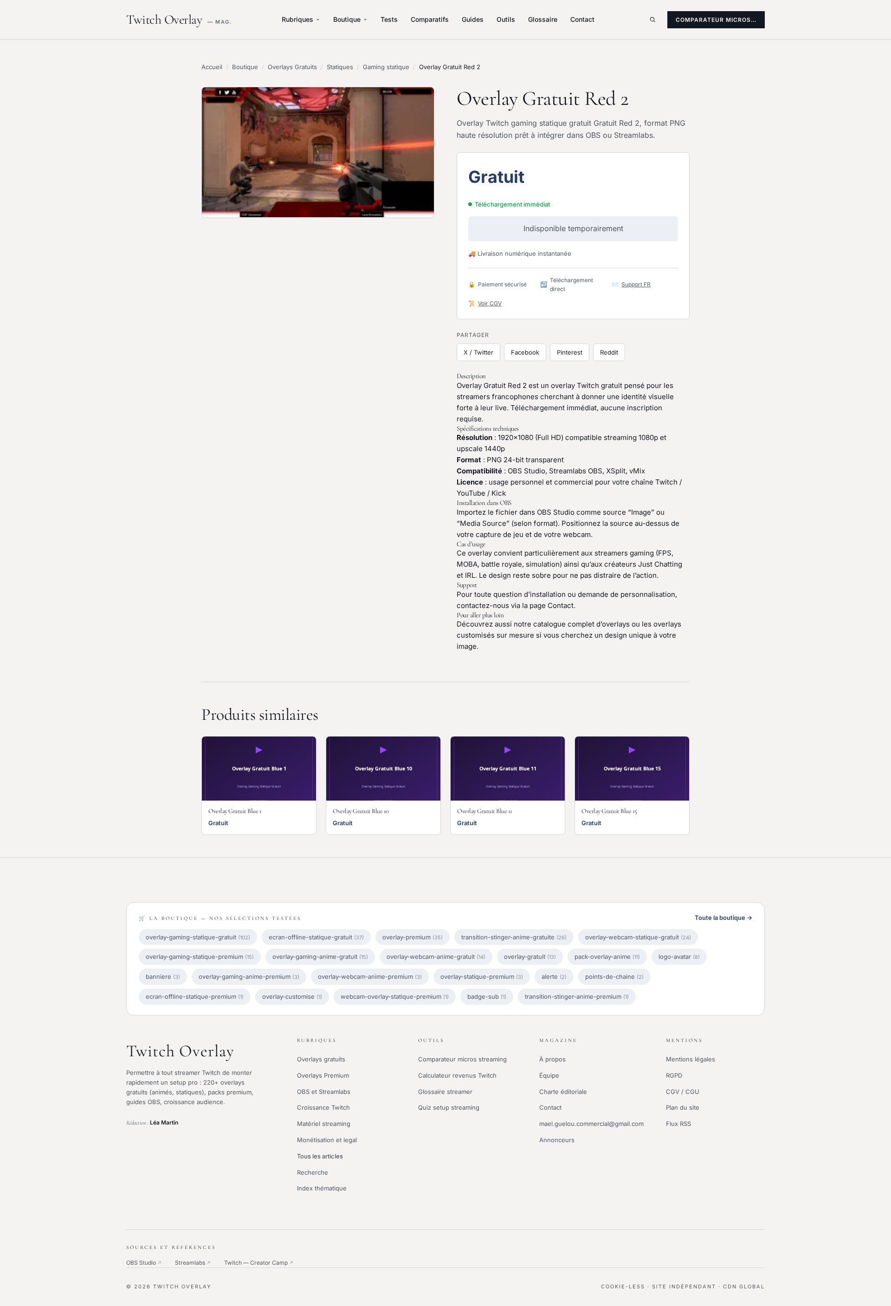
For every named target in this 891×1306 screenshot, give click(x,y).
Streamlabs (193, 1262)
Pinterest (569, 352)
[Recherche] (652, 19)
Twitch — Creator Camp (259, 1262)
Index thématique (322, 1188)
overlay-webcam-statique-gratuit (638, 937)
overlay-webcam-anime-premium (370, 976)
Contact (582, 19)
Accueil (211, 67)
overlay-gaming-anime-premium (249, 976)
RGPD (674, 1075)
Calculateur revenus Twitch (457, 1075)
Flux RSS (678, 1123)
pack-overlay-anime (607, 956)
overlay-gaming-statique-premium (200, 956)
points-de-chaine (614, 976)
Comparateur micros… (716, 19)
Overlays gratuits (321, 1059)
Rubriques (297, 19)
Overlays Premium (323, 1075)
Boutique (347, 19)
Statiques (340, 67)
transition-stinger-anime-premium (577, 996)
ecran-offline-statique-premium (195, 996)
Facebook (525, 352)
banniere (163, 976)
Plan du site (682, 1107)
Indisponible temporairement (573, 228)
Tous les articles (320, 1156)
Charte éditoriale (563, 1091)
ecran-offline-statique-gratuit (316, 937)
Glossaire (542, 19)
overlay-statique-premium (481, 976)
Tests (389, 19)
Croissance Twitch (323, 1107)
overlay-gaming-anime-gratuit (320, 956)
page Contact (551, 605)
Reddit (609, 352)
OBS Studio (144, 1262)
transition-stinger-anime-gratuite (514, 937)
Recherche (312, 1172)
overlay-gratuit (530, 956)
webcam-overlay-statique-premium (395, 996)
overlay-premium (412, 937)
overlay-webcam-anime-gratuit (436, 956)
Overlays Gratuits (292, 67)
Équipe (549, 1075)
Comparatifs (430, 19)
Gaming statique (386, 67)
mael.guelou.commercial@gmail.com (591, 1123)
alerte (554, 976)
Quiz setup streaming (448, 1107)
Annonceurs (557, 1140)
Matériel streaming (323, 1123)
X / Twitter (478, 352)
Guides (473, 19)
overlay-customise (292, 996)
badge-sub (486, 996)
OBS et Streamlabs (323, 1091)
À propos (552, 1059)
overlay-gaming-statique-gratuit (198, 937)
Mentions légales (690, 1059)
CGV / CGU (682, 1091)
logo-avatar (679, 956)
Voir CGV (490, 303)
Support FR (636, 284)
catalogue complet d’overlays (581, 624)
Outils (506, 19)
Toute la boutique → (723, 917)
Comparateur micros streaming (462, 1059)
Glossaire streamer (445, 1091)
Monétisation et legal (327, 1140)
